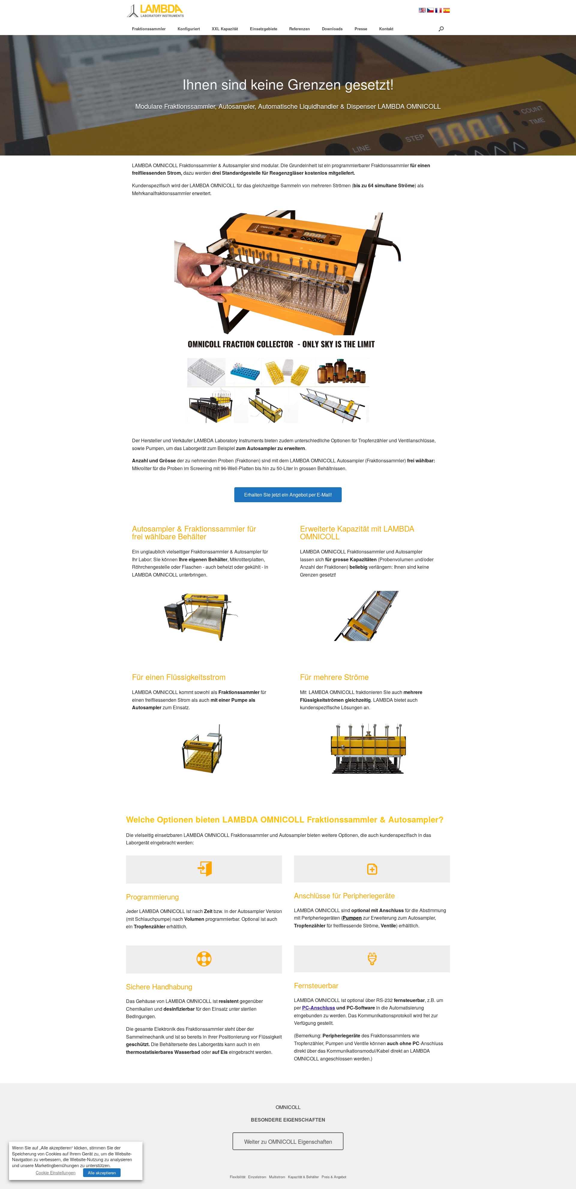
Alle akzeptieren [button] (102, 1173)
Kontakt (386, 28)
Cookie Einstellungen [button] (56, 1173)
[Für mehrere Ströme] (368, 748)
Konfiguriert (189, 28)
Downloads (332, 28)
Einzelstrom (257, 1176)
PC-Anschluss (318, 1007)
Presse (361, 28)
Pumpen (352, 917)
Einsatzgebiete (263, 28)
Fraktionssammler (149, 28)
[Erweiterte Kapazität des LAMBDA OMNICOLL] (368, 615)
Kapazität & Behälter (303, 1176)
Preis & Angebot (334, 1176)
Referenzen (299, 28)
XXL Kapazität (225, 28)
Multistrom (277, 1176)
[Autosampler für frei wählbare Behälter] (200, 615)
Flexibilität (237, 1176)
